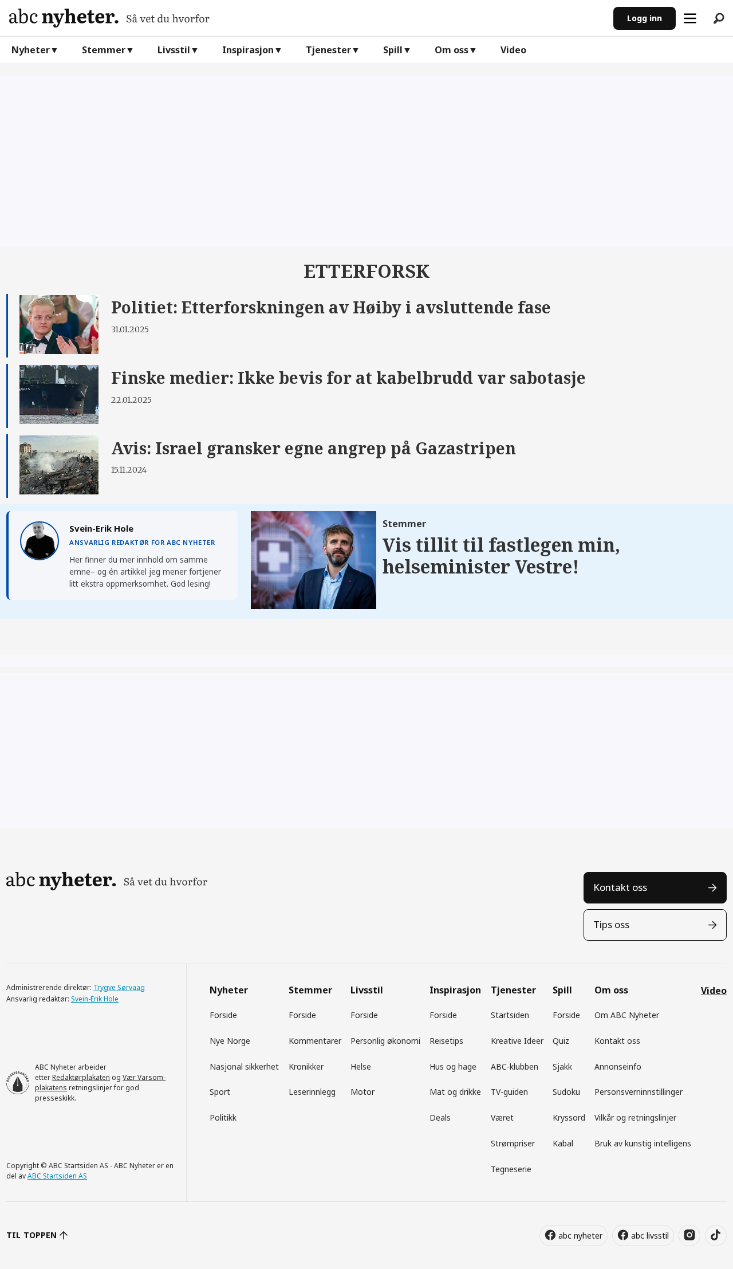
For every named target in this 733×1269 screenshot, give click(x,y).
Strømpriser (513, 1143)
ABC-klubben (514, 1066)
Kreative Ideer (517, 1040)
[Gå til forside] (306, 18)
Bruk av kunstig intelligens (642, 1143)
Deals (440, 1117)
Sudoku (566, 1091)
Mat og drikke (455, 1091)
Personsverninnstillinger (638, 1091)
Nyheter (30, 50)
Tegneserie (511, 1169)
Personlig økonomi (385, 1040)
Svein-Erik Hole (95, 999)
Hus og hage (452, 1066)
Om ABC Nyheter (626, 1014)
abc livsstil (650, 1235)
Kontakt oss (620, 887)
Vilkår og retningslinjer (635, 1117)
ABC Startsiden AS (57, 1176)
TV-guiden (509, 1091)
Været (502, 1117)
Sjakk (562, 1066)
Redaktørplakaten (81, 1077)
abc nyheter (580, 1235)
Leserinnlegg (312, 1091)
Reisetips (446, 1040)
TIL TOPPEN (31, 1234)
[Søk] (718, 18)
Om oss (451, 50)
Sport (220, 1091)
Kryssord (569, 1117)
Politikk (223, 1117)
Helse (360, 1066)
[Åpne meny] (690, 18)
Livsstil (173, 50)
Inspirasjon (248, 50)
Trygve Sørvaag (119, 987)
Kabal (563, 1143)
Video (513, 50)
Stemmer (103, 50)
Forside (223, 1014)
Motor (362, 1091)
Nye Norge (230, 1040)
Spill (393, 50)
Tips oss (611, 924)
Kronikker (306, 1066)
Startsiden (510, 1014)
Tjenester (328, 50)
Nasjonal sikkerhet (244, 1066)
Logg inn (644, 18)
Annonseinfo (617, 1066)
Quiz (561, 1040)
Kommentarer (315, 1040)
